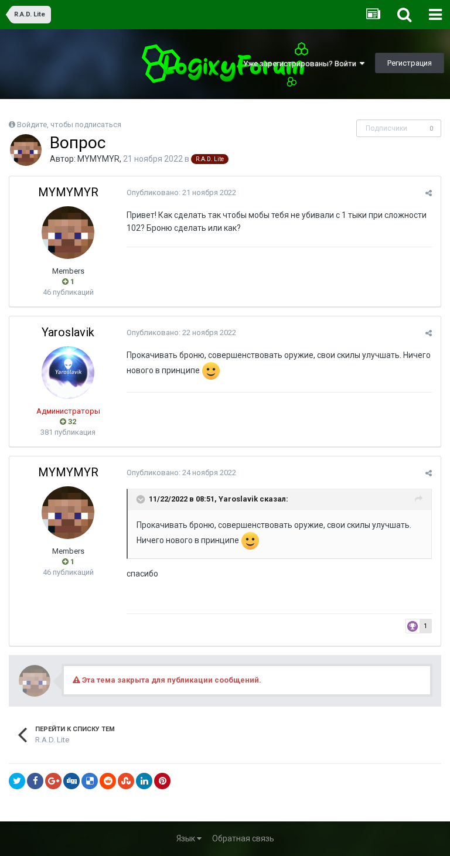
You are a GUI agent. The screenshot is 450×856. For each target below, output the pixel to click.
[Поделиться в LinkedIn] (144, 781)
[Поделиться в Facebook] (35, 781)
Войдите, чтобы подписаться (69, 124)
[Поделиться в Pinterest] (162, 781)
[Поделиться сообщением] (428, 193)
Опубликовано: (181, 192)
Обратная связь (243, 838)
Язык (186, 838)
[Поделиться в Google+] (53, 781)
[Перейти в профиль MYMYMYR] (26, 150)
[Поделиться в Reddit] (108, 781)
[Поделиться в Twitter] (17, 781)
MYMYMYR (98, 158)
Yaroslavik (68, 332)
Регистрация (409, 63)
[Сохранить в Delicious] (89, 781)
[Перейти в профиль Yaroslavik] (68, 372)
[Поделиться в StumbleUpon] (126, 781)
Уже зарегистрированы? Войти (301, 63)
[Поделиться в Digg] (71, 781)
